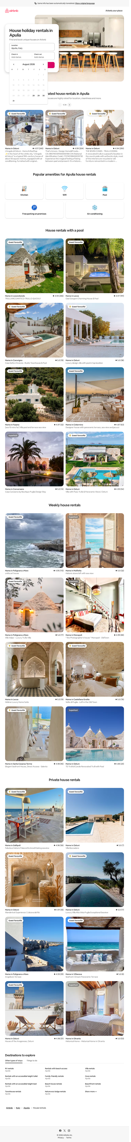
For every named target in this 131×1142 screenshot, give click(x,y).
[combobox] (32, 48)
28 (33, 95)
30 (43, 95)
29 (38, 95)
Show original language (85, 3)
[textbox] (20, 57)
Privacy (61, 1138)
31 (13, 101)
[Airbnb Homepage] (11, 11)
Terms (68, 1138)
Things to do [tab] (32, 1060)
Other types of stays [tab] (14, 1060)
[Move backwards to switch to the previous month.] (14, 64)
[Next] (69, 105)
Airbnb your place (114, 10)
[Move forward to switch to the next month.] (43, 64)
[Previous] (60, 105)
